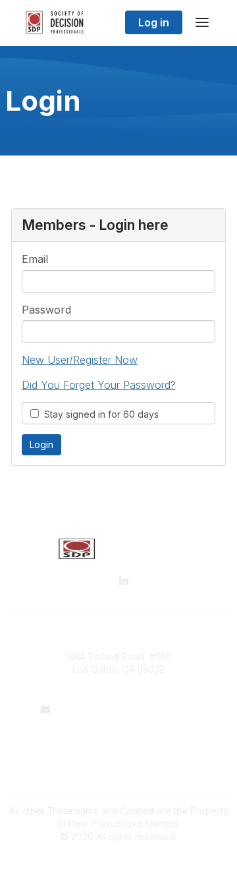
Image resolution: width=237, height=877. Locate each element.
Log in (153, 22)
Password (46, 309)
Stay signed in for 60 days (99, 414)
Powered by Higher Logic (118, 860)
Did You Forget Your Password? (99, 384)
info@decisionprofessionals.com (127, 709)
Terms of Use (118, 748)
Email (35, 259)
